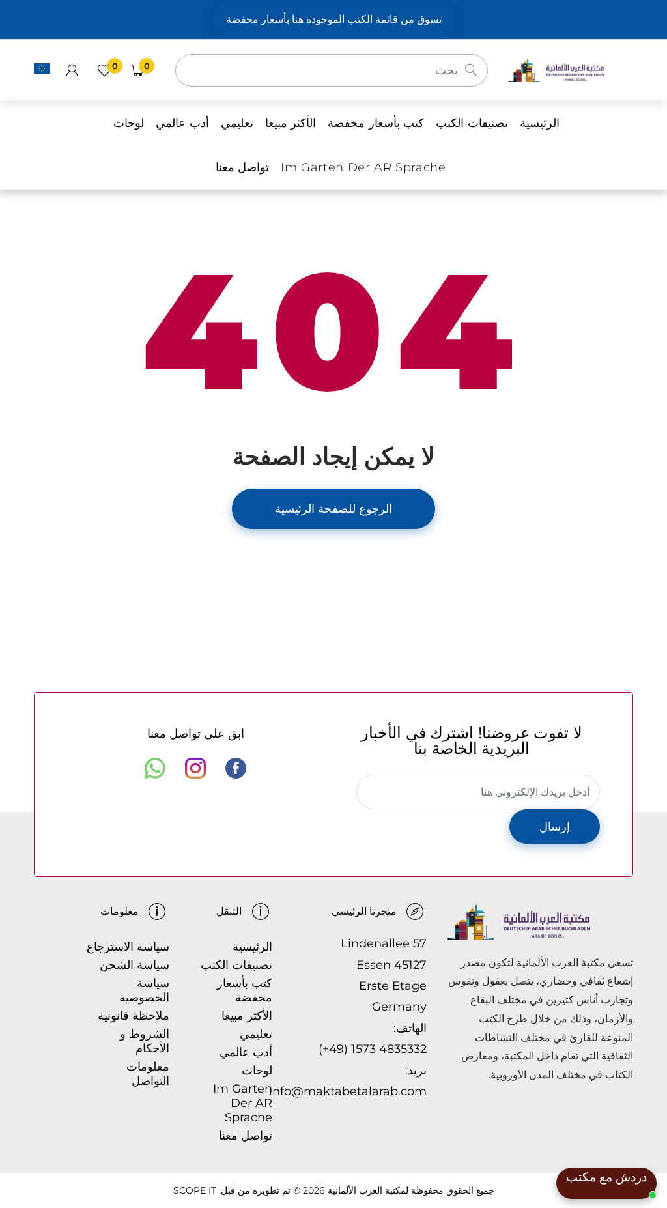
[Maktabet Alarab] (570, 69)
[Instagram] (195, 768)
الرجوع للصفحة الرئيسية (333, 509)
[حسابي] (72, 70)
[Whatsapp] (155, 768)
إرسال (554, 827)
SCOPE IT (194, 1190)
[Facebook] (235, 768)
